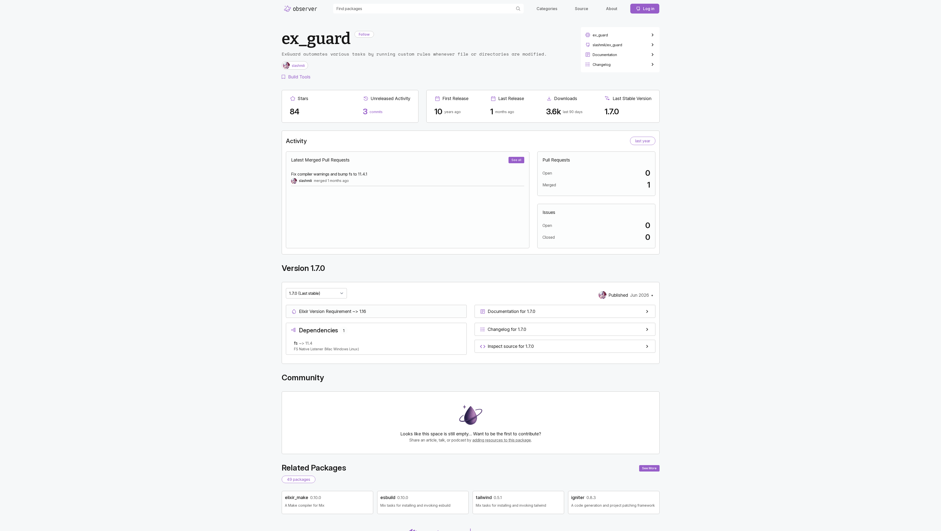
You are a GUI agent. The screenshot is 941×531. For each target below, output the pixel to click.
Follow (364, 34)
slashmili (305, 180)
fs (296, 343)
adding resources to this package (501, 440)
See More (649, 468)
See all (516, 160)
